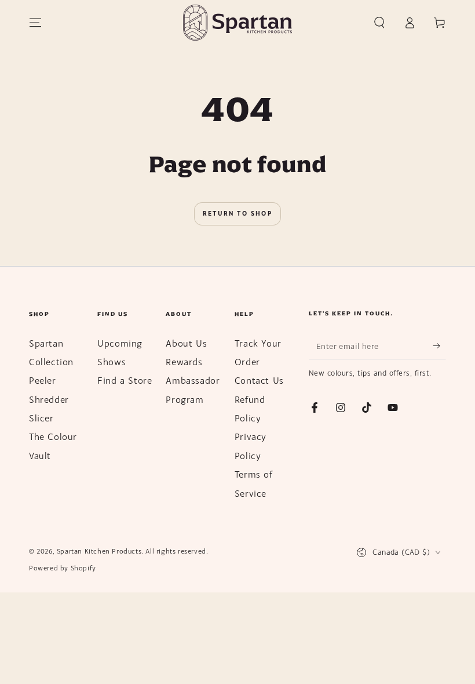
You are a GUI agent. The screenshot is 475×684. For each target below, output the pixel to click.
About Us (186, 343)
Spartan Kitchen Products (99, 551)
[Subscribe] (439, 346)
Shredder (49, 399)
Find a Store (124, 380)
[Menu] (35, 22)
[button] (379, 22)
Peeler (42, 380)
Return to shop (237, 213)
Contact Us (259, 380)
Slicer (41, 418)
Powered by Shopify (62, 568)
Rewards (184, 361)
